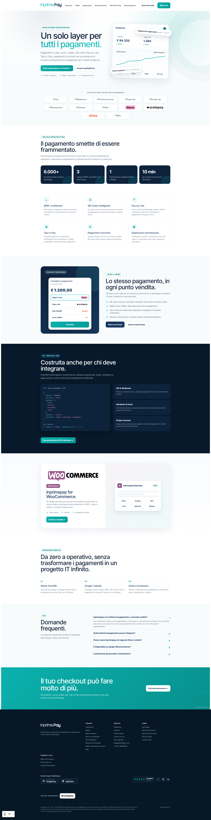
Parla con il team (115, 324)
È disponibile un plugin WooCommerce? (112, 647)
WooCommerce (101, 5)
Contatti (116, 730)
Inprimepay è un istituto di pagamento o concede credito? (120, 617)
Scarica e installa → (57, 519)
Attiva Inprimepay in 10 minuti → (57, 68)
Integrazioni (87, 5)
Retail (77, 5)
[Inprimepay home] (51, 5)
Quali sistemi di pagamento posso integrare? (114, 633)
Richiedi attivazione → (158, 688)
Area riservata (148, 5)
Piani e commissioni (92, 737)
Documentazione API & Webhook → (58, 440)
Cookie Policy (147, 740)
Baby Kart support (47, 759)
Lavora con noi (119, 737)
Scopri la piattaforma (86, 68)
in (168, 779)
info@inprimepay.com (121, 743)
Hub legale (146, 727)
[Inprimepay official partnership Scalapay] (67, 796)
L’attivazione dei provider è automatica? (112, 654)
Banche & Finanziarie (93, 743)
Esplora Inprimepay (136, 324)
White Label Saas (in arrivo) (95, 746)
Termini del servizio (149, 730)
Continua (70, 324)
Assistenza (117, 727)
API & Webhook (91, 740)
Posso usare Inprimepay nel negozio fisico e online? (117, 640)
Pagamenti (89, 727)
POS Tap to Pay (115, 5)
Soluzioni (68, 5)
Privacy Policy (147, 737)
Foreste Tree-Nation (48, 765)
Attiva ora (164, 5)
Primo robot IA (46, 762)
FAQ (87, 749)
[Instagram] (163, 779)
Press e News (119, 733)
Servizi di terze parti (149, 733)
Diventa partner (130, 5)
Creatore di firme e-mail (202, 707)
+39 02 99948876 (120, 746)
